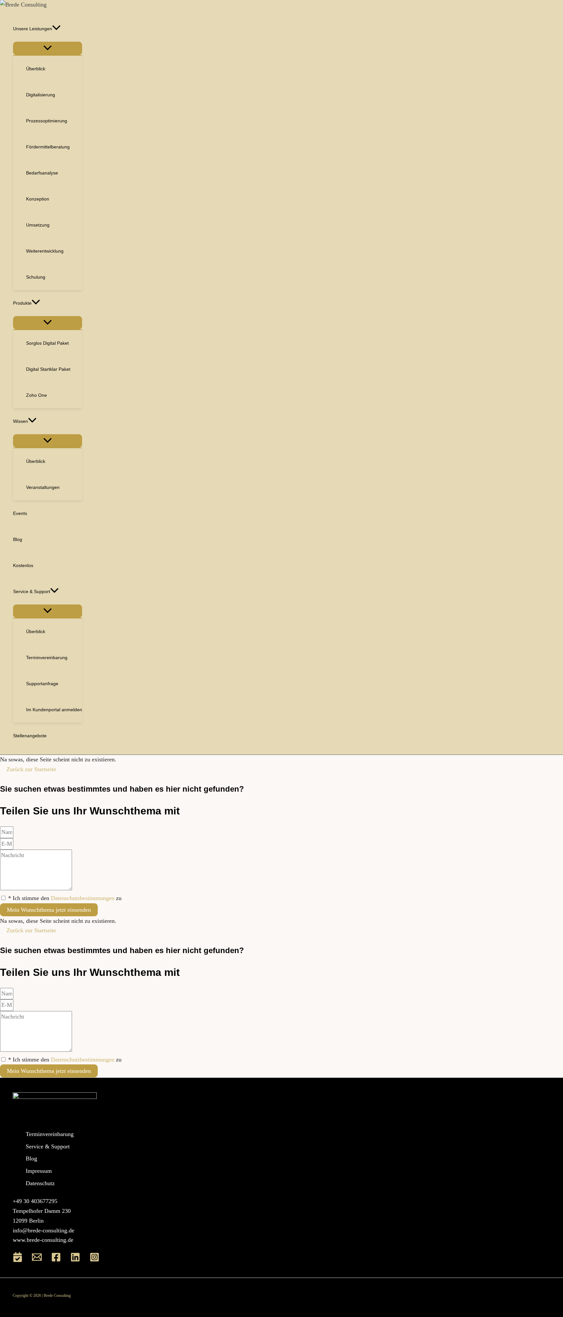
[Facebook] (56, 1260)
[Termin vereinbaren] (17, 1260)
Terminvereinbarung (50, 1134)
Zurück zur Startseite (31, 769)
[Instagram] (94, 1260)
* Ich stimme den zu (65, 898)
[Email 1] (37, 1260)
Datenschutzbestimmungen (82, 898)
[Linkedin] (75, 1260)
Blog (31, 1158)
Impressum (39, 1171)
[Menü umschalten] (47, 48)
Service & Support (48, 1146)
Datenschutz (40, 1183)
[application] (56, 29)
